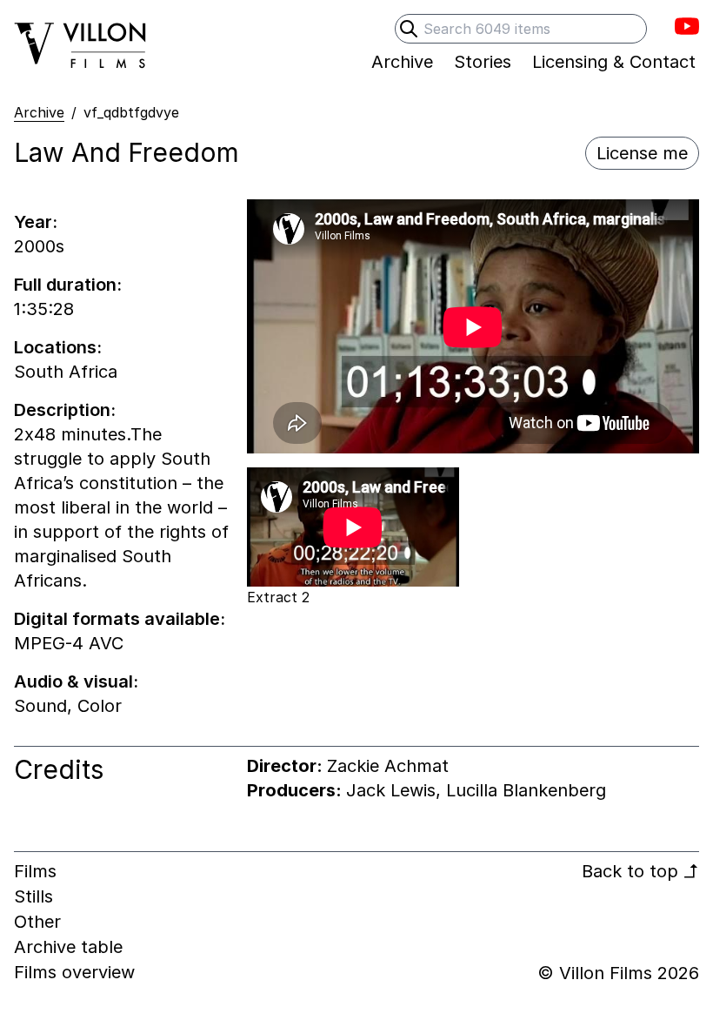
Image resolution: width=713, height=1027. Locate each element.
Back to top (640, 871)
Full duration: (68, 284)
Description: (65, 409)
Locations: (58, 347)
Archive (39, 112)
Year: (35, 221)
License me (642, 153)
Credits (58, 769)
